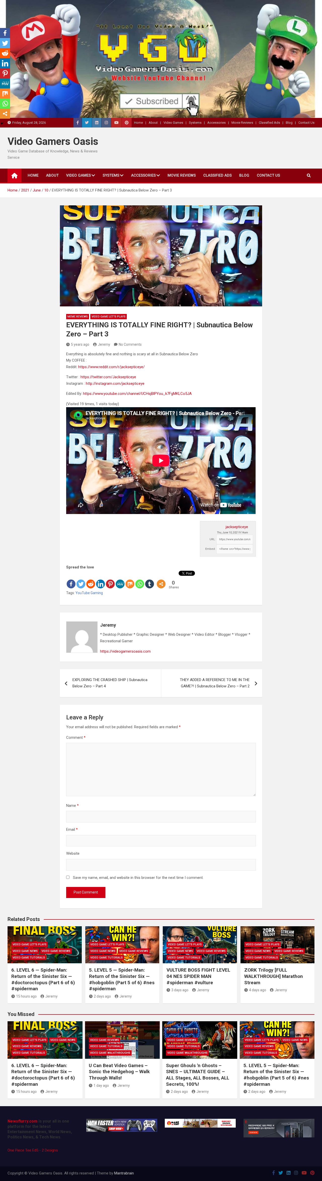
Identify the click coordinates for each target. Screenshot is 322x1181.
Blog (289, 122)
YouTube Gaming (89, 593)
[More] (161, 579)
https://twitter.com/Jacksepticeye (108, 377)
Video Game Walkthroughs (110, 1053)
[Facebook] (71, 579)
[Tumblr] (149, 579)
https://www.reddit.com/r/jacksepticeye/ (111, 367)
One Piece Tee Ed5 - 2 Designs (33, 1150)
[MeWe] (120, 579)
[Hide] (2, 123)
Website (72, 853)
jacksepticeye (237, 527)
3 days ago (179, 990)
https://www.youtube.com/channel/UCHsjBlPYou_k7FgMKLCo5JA (137, 393)
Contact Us (306, 122)
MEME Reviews (77, 316)
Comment (76, 737)
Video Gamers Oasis (53, 141)
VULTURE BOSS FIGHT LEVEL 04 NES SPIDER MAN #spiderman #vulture (198, 976)
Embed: (210, 549)
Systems (195, 122)
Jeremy (104, 344)
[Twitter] (80, 579)
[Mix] (130, 579)
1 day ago (101, 1085)
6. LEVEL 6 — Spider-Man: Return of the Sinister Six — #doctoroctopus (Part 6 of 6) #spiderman (43, 979)
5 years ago (80, 344)
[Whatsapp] (139, 579)
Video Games (173, 122)
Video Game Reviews (56, 951)
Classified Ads (269, 122)
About (153, 122)
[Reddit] (90, 579)
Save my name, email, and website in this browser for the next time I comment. (138, 877)
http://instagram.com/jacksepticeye (115, 383)
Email (72, 829)
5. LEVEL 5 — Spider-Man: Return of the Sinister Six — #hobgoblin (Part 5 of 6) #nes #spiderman (121, 979)
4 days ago (257, 990)
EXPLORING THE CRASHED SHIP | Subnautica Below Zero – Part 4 (109, 683)
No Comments (130, 344)
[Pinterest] (110, 579)
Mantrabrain (124, 1173)
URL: (213, 539)
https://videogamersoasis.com (125, 651)
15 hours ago (26, 996)
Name (72, 805)
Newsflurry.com (22, 1121)
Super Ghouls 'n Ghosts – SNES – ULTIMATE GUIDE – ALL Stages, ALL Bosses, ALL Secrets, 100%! (197, 1075)
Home (138, 122)
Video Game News (25, 951)
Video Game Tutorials (29, 957)
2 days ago (102, 996)
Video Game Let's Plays (109, 316)
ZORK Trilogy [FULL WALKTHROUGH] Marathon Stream (273, 976)
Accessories (216, 122)
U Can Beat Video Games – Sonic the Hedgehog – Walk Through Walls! (119, 1072)
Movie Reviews (242, 122)
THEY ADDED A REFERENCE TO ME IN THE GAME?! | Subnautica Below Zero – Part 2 (215, 683)
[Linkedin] (100, 579)
